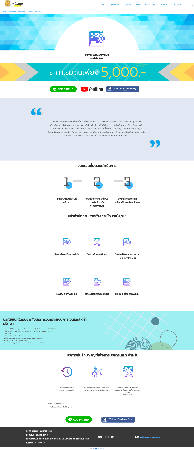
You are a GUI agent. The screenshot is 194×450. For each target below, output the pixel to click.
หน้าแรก (4, 12)
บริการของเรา (12, 12)
